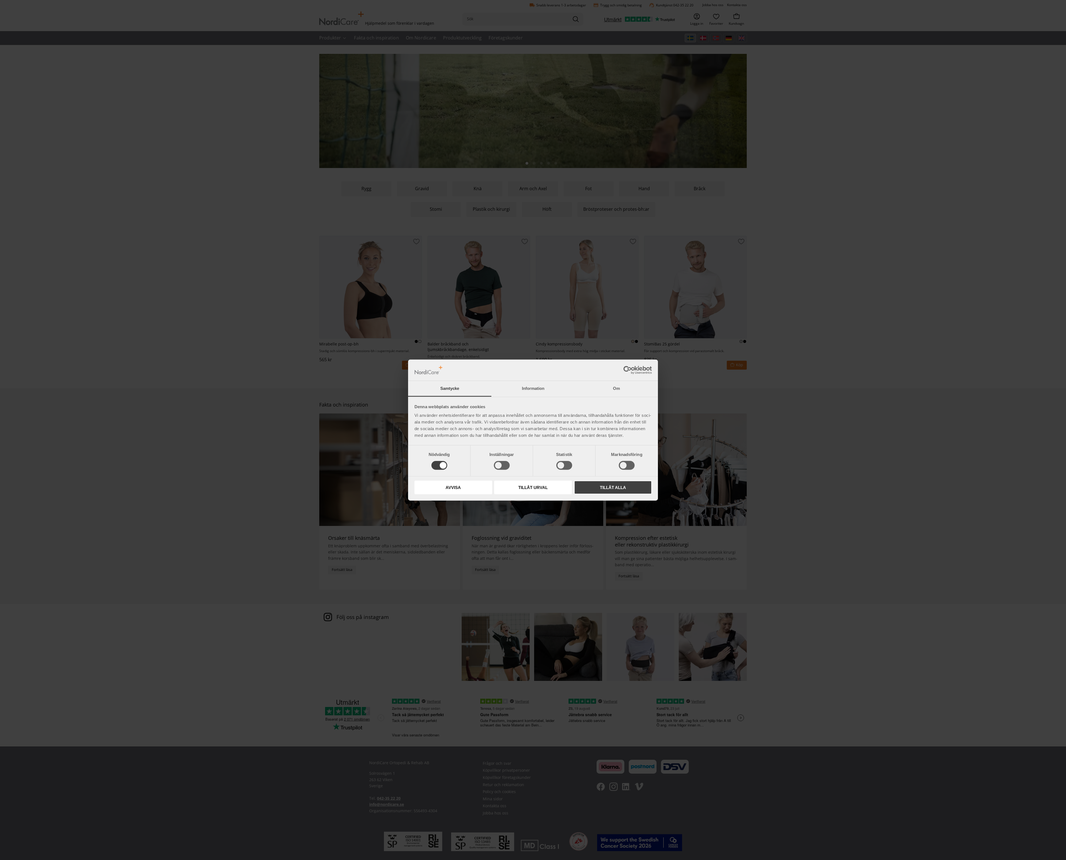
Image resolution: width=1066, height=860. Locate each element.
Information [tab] (533, 388)
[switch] (502, 465)
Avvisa (453, 487)
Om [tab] (616, 388)
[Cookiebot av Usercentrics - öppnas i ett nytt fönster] (627, 370)
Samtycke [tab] (449, 388)
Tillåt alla (613, 487)
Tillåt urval (533, 487)
